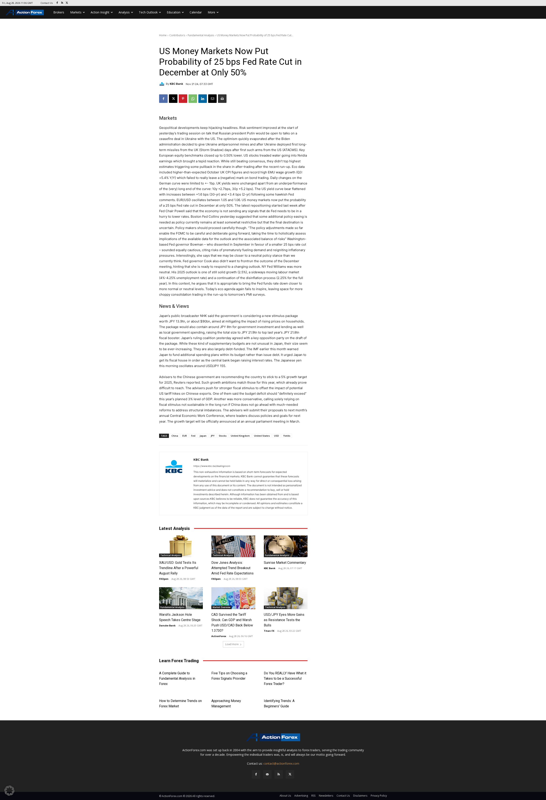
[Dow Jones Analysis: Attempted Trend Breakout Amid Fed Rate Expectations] (233, 546)
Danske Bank (167, 625)
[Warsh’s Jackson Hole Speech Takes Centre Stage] (181, 598)
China (174, 435)
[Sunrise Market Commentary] (286, 546)
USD (276, 435)
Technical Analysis (170, 555)
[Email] (212, 98)
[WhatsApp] (193, 98)
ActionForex (218, 636)
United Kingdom (240, 435)
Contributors (177, 35)
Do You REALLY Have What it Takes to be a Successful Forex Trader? (285, 678)
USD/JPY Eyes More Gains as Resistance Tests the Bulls (284, 620)
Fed (193, 435)
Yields (286, 435)
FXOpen (163, 578)
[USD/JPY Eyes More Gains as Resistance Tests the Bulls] (286, 598)
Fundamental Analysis (201, 35)
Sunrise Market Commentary (285, 563)
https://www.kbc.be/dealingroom (211, 466)
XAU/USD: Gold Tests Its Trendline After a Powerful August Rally (178, 568)
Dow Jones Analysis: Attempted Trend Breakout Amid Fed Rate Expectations (232, 568)
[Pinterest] (183, 98)
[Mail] (267, 774)
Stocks (223, 435)
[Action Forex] (24, 12)
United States (262, 435)
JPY (213, 435)
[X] (67, 3)
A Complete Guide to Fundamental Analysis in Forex (177, 678)
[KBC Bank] (162, 84)
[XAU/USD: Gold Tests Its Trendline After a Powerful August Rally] (181, 546)
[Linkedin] (202, 98)
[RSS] (62, 3)
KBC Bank (176, 83)
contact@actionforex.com (281, 763)
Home (163, 35)
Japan (203, 435)
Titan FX (269, 630)
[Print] (222, 98)
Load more (232, 644)
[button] (9, 790)
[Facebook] (57, 3)
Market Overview (221, 607)
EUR (184, 435)
